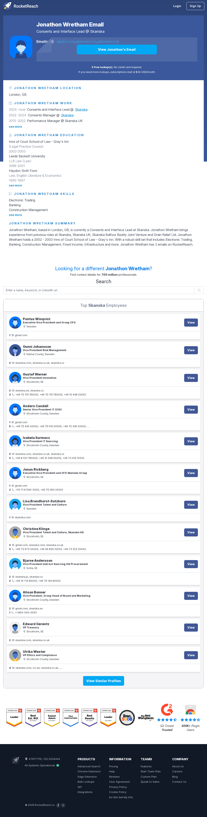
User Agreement (119, 781)
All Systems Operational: (40, 765)
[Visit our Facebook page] (58, 805)
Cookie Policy (117, 792)
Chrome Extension (89, 771)
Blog (175, 776)
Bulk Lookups (86, 781)
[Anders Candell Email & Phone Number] (15, 410)
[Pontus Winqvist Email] (15, 322)
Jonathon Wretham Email (70, 24)
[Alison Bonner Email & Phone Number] (15, 596)
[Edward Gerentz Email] (15, 627)
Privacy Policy (118, 787)
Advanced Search (89, 766)
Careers (177, 771)
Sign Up (195, 6)
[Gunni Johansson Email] (15, 350)
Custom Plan (149, 776)
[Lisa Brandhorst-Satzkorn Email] (15, 505)
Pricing (113, 766)
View (191, 322)
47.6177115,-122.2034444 (44, 758)
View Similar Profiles (103, 681)
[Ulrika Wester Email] (15, 655)
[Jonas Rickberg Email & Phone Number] (15, 473)
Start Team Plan (151, 771)
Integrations (85, 792)
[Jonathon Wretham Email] (21, 47)
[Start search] (199, 290)
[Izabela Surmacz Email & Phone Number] (15, 441)
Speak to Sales (150, 781)
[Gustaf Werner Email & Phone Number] (15, 378)
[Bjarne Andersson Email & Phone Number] (15, 564)
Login (177, 6)
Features (146, 766)
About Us (178, 766)
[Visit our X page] (63, 805)
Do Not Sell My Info (121, 797)
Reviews (114, 776)
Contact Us (179, 781)
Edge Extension (87, 776)
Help (112, 771)
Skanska (97, 31)
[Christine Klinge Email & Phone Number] (15, 532)
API (80, 787)
